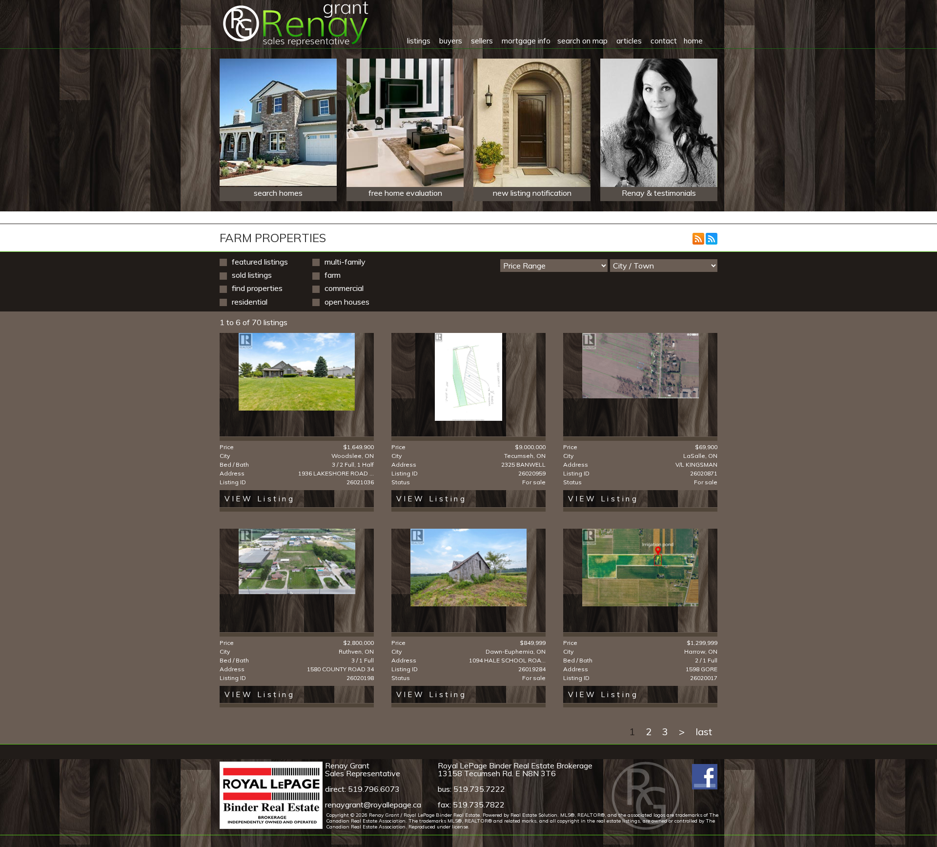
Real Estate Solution (533, 815)
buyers (450, 40)
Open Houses (347, 302)
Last (703, 731)
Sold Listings (252, 275)
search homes (278, 193)
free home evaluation (405, 193)
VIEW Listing (259, 498)
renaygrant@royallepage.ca (373, 804)
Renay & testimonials (659, 193)
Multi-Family (345, 262)
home (693, 40)
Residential (249, 302)
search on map (582, 40)
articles (629, 40)
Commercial (344, 288)
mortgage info (526, 40)
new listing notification (532, 193)
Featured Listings (260, 262)
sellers (482, 40)
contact (664, 40)
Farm (333, 275)
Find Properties (257, 288)
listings (418, 40)
